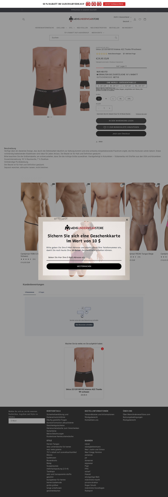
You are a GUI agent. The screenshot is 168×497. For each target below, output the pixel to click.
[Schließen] (127, 219)
